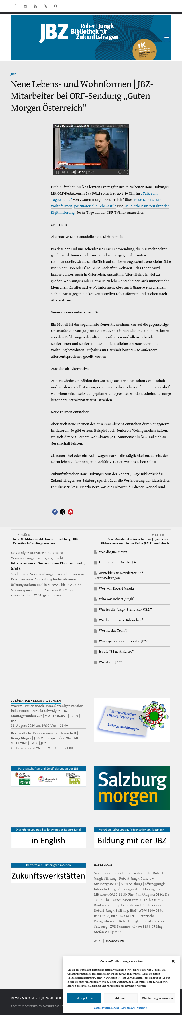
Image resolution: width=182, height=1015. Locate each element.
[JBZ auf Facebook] (15, 6)
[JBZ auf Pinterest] (45, 6)
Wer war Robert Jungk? (116, 588)
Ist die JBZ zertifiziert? (116, 652)
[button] (173, 961)
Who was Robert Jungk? (117, 599)
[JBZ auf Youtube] (35, 6)
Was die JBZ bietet (113, 552)
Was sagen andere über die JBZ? (123, 641)
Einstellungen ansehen (157, 998)
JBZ (13, 74)
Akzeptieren (84, 998)
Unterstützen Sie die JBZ (117, 562)
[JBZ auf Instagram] (25, 6)
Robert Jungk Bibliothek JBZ (55, 998)
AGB (97, 941)
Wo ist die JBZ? (110, 662)
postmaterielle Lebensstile (95, 206)
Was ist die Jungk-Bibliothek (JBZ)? (125, 610)
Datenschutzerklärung (106, 1007)
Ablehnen (120, 998)
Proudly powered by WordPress (35, 1006)
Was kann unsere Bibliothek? (121, 620)
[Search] (56, 6)
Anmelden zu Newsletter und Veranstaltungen (119, 575)
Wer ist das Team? (113, 630)
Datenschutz (114, 941)
